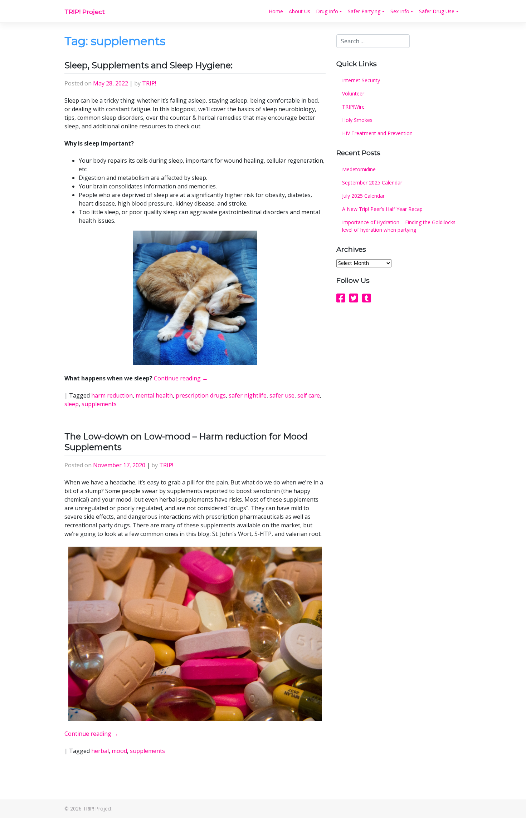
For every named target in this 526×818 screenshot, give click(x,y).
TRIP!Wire (353, 106)
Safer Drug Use (436, 11)
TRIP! (149, 83)
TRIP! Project (84, 11)
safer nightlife (248, 395)
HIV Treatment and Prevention (377, 133)
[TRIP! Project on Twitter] (353, 298)
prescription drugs (201, 395)
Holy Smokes (357, 120)
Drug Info (327, 11)
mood (119, 751)
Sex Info (399, 11)
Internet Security (361, 80)
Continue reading (181, 378)
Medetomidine (359, 169)
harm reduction (112, 395)
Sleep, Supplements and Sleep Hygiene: (148, 65)
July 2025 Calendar (363, 195)
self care (308, 395)
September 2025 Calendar (372, 182)
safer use (281, 395)
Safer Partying (364, 11)
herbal (100, 751)
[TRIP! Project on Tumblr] (366, 298)
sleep (71, 404)
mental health (154, 395)
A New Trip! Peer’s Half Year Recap (382, 209)
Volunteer (353, 93)
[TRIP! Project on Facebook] (340, 298)
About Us (299, 11)
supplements (99, 404)
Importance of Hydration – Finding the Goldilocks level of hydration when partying (399, 226)
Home (276, 11)
